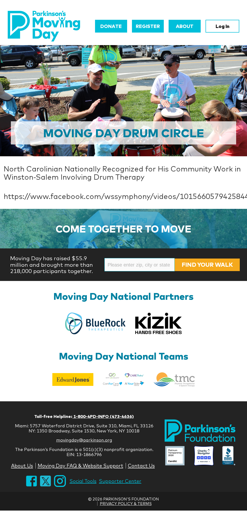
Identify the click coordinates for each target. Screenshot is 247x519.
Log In (222, 26)
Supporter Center (120, 481)
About (184, 26)
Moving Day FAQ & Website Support (80, 465)
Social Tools (82, 481)
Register (148, 26)
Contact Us (141, 465)
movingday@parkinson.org (84, 440)
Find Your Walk (207, 264)
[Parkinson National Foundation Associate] (175, 456)
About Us (22, 465)
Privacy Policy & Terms (126, 503)
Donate (111, 26)
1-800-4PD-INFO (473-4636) (103, 416)
